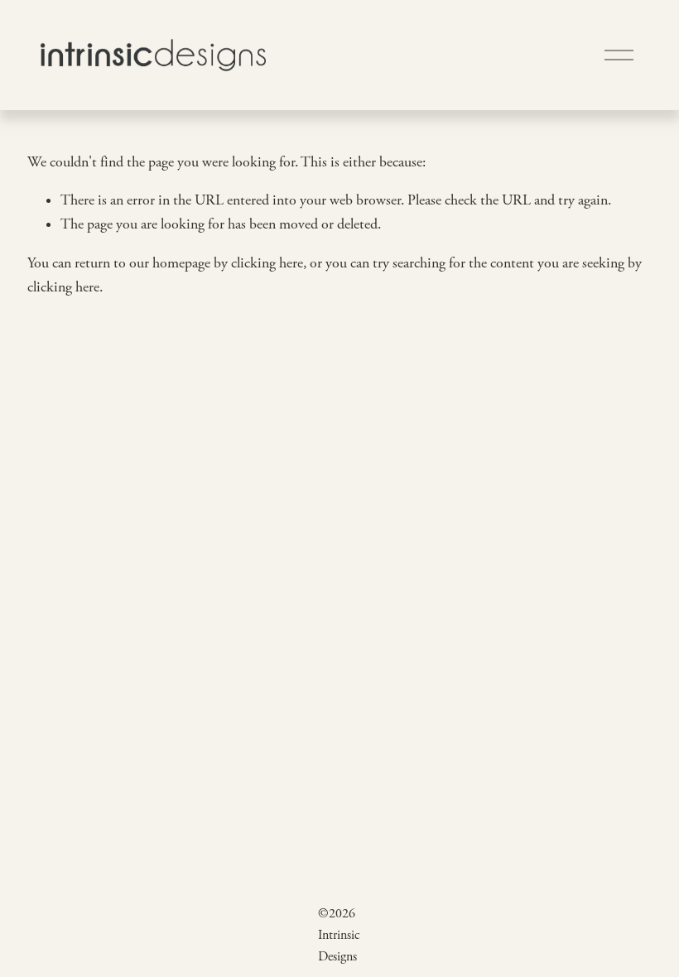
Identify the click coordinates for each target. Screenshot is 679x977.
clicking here (267, 263)
